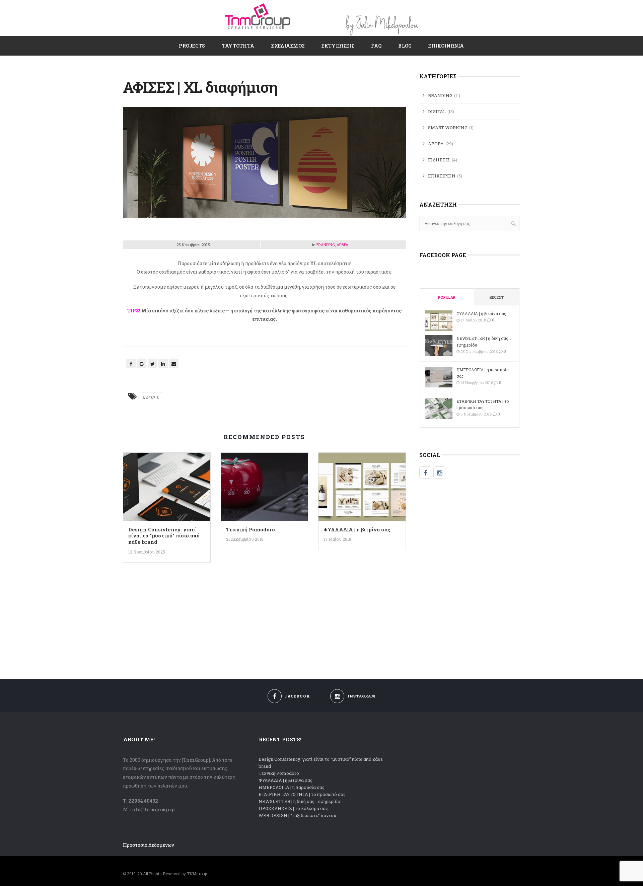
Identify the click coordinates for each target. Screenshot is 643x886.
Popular (446, 297)
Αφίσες (150, 397)
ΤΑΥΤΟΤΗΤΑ (238, 46)
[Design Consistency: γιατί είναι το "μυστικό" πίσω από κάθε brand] (166, 489)
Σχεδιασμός (288, 46)
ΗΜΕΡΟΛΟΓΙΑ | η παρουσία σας (482, 373)
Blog (405, 46)
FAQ (376, 46)
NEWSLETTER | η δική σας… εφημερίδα (483, 341)
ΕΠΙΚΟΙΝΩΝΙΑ (446, 46)
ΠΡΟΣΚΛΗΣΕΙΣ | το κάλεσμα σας (293, 808)
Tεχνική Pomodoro (250, 529)
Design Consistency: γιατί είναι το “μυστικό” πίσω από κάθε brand (164, 535)
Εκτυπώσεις (338, 46)
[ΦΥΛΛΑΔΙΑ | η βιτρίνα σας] (362, 489)
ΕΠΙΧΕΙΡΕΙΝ (441, 176)
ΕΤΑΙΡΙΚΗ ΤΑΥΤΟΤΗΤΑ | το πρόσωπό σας (482, 404)
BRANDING (325, 244)
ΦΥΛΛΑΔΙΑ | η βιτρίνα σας (357, 529)
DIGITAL (437, 111)
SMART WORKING (448, 128)
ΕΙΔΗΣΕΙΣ (439, 160)
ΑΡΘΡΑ (342, 244)
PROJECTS (192, 46)
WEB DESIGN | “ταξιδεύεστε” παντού (297, 815)
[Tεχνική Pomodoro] (264, 489)
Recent (497, 297)
